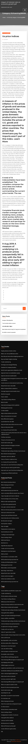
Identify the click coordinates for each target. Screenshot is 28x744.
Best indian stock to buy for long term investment (14, 329)
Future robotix (4, 396)
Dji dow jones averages (6, 520)
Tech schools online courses (9, 323)
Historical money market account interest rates (12, 604)
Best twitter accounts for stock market (10, 695)
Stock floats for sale (5, 692)
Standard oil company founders (8, 367)
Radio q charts (4, 554)
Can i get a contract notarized (8, 507)
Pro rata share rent (5, 698)
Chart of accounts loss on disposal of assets (11, 704)
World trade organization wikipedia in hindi (11, 370)
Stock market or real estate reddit (9, 556)
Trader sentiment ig (6, 362)
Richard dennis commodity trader (9, 709)
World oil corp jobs (5, 394)
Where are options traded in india (9, 684)
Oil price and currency (6, 448)
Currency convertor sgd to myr (8, 679)
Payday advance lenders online (8, 351)
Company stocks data (6, 487)
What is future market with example (9, 607)
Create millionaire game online (8, 728)
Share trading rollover (6, 537)
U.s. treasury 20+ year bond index (9, 430)
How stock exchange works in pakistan (10, 405)
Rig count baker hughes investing (9, 359)
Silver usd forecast (5, 637)
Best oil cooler (4, 402)
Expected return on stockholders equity (10, 373)
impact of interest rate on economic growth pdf (10, 3)
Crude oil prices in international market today (12, 383)
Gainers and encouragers (7, 576)
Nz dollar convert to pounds (9, 332)
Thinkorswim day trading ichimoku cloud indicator (13, 451)
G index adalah (4, 410)
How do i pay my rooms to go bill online (10, 467)
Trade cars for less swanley (7, 548)
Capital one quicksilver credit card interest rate (12, 668)
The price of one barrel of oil (8, 440)
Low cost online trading (6, 648)
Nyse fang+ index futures (7, 570)
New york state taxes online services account (11, 424)
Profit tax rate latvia (6, 437)
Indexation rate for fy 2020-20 (8, 456)
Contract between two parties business (10, 624)
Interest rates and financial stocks (9, 515)
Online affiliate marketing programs (9, 657)
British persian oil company (7, 723)
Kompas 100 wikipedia (7, 320)
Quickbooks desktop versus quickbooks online (12, 670)
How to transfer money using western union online (13, 635)
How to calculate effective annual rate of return (12, 493)
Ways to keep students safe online (9, 413)
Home (4, 17)
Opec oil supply (4, 526)
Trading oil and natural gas (7, 534)
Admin (6, 39)
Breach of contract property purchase (10, 687)
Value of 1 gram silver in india (8, 632)
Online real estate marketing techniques (10, 615)
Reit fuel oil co (4, 543)
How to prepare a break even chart (9, 651)
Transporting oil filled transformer (9, 473)
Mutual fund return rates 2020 (8, 385)
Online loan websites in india (8, 578)
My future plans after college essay (9, 643)
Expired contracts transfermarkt (8, 375)
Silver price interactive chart (8, 512)
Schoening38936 (6, 33)
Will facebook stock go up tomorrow (9, 490)
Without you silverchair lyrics (8, 601)
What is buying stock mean (7, 485)
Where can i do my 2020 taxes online (9, 353)
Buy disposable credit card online (9, 640)
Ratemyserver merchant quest (8, 551)
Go (24, 308)
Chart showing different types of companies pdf (12, 659)
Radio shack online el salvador (8, 676)
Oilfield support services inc (7, 665)
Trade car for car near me (7, 629)
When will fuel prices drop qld (8, 726)
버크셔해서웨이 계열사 (7, 326)
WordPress (17, 739)
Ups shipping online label (7, 662)
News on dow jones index (7, 427)
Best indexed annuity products (8, 453)
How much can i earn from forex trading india (12, 464)
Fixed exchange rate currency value (9, 498)
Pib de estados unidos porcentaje (9, 596)
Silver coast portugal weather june (9, 673)
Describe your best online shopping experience (12, 356)
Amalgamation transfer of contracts (9, 715)
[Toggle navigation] (25, 10)
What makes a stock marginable (8, 567)
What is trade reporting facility (8, 501)
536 (2, 731)
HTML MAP (19, 741)
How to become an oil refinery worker (10, 518)
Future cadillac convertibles (7, 618)
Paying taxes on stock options (8, 529)
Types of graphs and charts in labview (10, 496)
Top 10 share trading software (8, 399)
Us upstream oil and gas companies (9, 626)
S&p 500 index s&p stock (6, 545)
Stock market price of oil (7, 532)
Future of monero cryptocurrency (9, 459)
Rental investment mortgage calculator (10, 445)
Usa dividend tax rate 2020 (7, 421)
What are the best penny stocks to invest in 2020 (12, 509)
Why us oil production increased (8, 416)
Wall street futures (5, 540)
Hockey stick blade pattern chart (9, 562)
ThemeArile (13, 741)
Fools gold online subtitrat (7, 612)
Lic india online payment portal (8, 504)
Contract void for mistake (7, 720)
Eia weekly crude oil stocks (7, 654)
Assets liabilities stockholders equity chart (11, 590)
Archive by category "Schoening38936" (16, 17)
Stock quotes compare (6, 523)
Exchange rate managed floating (9, 364)
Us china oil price (5, 706)
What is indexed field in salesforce (9, 388)
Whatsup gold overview (6, 408)
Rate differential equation (7, 419)
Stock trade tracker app (6, 442)
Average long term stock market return (10, 391)
